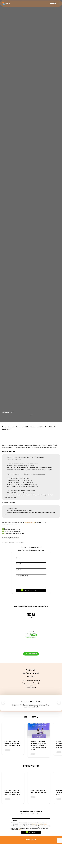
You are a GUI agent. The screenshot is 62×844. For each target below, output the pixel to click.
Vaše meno (18, 558)
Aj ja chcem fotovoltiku (31, 653)
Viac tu (20, 829)
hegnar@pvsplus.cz (30, 522)
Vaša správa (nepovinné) (22, 575)
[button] (58, 3)
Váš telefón (18, 569)
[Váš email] (31, 819)
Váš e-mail (18, 564)
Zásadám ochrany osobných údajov (39, 824)
